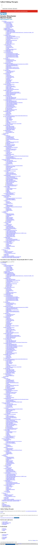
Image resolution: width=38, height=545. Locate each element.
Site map (3, 4)
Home (3, 503)
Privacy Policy (20, 543)
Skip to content (4, 5)
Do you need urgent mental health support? (14, 11)
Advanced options (3, 262)
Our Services (4, 504)
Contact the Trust (16, 517)
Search (1, 261)
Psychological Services (6, 505)
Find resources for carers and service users (7, 517)
